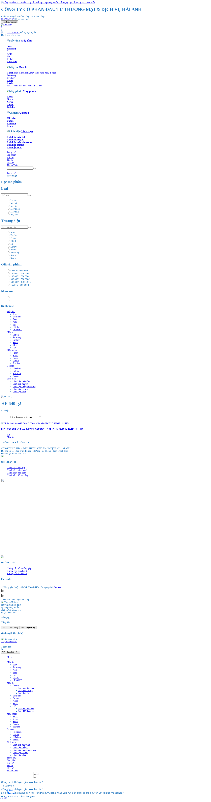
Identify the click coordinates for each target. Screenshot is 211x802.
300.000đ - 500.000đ (20, 279)
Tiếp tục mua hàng (10, 627)
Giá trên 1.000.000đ (19, 285)
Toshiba (11, 107)
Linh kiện (27, 131)
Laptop (13, 200)
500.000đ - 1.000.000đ (20, 282)
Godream (58, 587)
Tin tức (10, 160)
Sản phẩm (11, 155)
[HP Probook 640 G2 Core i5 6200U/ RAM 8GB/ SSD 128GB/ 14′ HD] (35, 423)
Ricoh (10, 83)
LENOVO (12, 61)
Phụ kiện (14, 214)
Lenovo (14, 247)
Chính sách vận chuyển (17, 470)
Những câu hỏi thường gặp (19, 568)
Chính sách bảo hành (16, 472)
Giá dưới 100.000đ (19, 270)
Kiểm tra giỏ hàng (28, 627)
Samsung (11, 48)
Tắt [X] (3, 798)
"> (37, 773)
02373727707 (7, 19)
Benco (10, 126)
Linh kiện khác (14, 147)
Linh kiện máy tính (16, 137)
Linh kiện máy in (15, 139)
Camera (24, 112)
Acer (9, 51)
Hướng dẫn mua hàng (17, 571)
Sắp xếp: (5, 410)
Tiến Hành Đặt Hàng (10, 652)
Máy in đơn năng (22, 72)
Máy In (23, 67)
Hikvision (11, 118)
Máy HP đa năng (35, 85)
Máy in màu (50, 72)
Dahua (10, 121)
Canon (10, 72)
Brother (11, 78)
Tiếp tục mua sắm (9, 641)
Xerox (10, 80)
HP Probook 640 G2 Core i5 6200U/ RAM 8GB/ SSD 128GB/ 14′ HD (42, 428)
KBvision (11, 123)
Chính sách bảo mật (16, 467)
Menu (9, 657)
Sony (9, 46)
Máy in (13, 206)
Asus (9, 54)
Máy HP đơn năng (18, 85)
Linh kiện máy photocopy (19, 142)
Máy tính (26, 40)
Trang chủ (11, 152)
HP (8, 85)
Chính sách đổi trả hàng (17, 475)
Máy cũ (13, 203)
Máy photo (29, 91)
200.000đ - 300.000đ (20, 276)
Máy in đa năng (37, 72)
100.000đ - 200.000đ (20, 273)
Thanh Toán (12, 165)
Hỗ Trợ (10, 157)
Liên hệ (10, 162)
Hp (8, 56)
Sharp (10, 99)
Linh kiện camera (15, 145)
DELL (10, 59)
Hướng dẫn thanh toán (17, 573)
